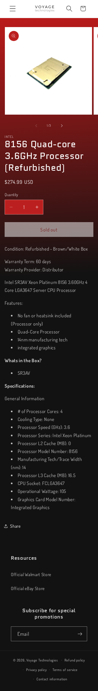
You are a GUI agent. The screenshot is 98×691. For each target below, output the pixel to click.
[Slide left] (36, 126)
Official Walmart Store (31, 574)
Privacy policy (36, 669)
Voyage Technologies (42, 660)
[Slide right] (62, 126)
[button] (13, 9)
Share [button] (15, 526)
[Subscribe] (80, 633)
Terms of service (65, 669)
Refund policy (75, 660)
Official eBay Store (28, 588)
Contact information (51, 679)
